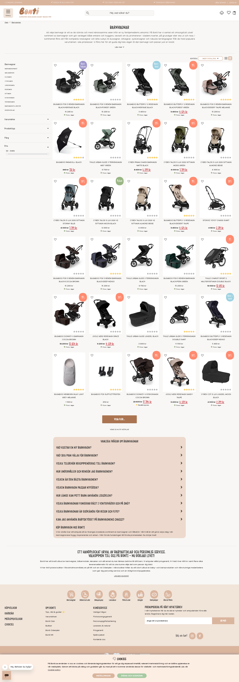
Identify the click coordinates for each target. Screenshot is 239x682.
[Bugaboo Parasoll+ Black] (69, 140)
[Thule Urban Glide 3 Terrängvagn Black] (142, 256)
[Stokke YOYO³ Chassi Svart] (216, 198)
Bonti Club (50, 621)
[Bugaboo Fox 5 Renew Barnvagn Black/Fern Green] (179, 256)
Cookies (9, 624)
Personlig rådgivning (165, 2)
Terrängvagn (10, 102)
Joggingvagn (10, 85)
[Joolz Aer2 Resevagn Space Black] (105, 314)
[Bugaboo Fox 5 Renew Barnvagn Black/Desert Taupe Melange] (216, 82)
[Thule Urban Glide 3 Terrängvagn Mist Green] (105, 140)
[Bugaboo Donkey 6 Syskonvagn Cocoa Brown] (142, 372)
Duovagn (8, 77)
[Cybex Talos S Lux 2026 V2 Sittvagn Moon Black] (105, 198)
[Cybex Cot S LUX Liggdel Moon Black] (216, 372)
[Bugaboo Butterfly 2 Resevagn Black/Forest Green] (179, 82)
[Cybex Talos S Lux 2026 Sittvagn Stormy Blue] (69, 198)
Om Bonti (51, 607)
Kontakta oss (99, 639)
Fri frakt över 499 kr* (115, 2)
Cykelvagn (9, 81)
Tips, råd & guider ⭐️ (55, 612)
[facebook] (199, 636)
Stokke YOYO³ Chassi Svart (216, 220)
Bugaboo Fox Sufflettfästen (105, 394)
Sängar (140, 600)
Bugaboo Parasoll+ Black (69, 162)
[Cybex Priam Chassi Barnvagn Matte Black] (142, 140)
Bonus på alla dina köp (63, 2)
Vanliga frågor (99, 612)
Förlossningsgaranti (102, 616)
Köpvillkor (11, 607)
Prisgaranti (98, 630)
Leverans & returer (102, 626)
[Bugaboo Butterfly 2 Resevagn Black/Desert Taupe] (179, 198)
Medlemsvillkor (13, 619)
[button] (233, 13)
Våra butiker (220, 3)
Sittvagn (8, 94)
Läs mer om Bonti (121, 576)
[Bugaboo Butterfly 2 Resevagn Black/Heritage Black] (142, 82)
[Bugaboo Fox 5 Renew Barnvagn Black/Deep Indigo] (105, 256)
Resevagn (8, 89)
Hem (6, 22)
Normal (230, 58)
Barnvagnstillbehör (13, 106)
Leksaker (112, 600)
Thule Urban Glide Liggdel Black (143, 336)
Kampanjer (154, 600)
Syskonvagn (9, 98)
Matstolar (126, 600)
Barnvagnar (16, 22)
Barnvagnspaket (11, 69)
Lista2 (226, 58)
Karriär (9, 613)
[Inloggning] (222, 13)
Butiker (49, 626)
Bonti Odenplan (53, 630)
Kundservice (100, 607)
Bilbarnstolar (85, 600)
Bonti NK (49, 635)
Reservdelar (10, 110)
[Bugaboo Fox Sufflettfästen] (105, 372)
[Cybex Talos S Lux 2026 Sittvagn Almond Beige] (216, 140)
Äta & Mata (167, 600)
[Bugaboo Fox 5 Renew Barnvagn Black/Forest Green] (105, 82)
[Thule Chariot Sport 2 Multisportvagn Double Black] (216, 256)
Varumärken (9, 73)
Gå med (223, 620)
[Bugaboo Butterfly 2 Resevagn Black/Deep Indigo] (216, 314)
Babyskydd (98, 600)
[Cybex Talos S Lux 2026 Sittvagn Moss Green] (179, 140)
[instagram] (192, 636)
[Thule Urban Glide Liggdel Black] (142, 314)
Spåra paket (98, 635)
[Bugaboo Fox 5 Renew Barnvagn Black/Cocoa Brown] (69, 256)
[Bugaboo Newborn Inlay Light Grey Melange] (69, 372)
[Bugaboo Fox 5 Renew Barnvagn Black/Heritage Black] (69, 82)
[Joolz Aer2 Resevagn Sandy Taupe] (179, 372)
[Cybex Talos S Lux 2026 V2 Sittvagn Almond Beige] (142, 198)
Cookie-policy (54, 670)
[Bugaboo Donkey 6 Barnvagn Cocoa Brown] (69, 314)
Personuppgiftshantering (104, 621)
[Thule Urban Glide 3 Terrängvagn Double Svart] (179, 314)
